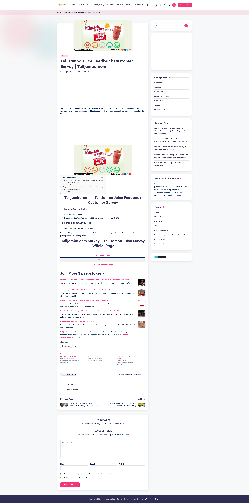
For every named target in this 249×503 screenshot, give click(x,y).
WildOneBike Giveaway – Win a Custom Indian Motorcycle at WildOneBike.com (92, 311)
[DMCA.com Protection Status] (160, 257)
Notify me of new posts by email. (75, 478)
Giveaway (158, 92)
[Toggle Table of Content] (101, 178)
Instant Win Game (161, 96)
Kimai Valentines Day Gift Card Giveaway (77, 321)
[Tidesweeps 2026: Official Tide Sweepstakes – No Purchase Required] (141, 292)
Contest (157, 87)
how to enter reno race (69, 374)
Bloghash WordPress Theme (148, 499)
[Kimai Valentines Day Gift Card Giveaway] (141, 324)
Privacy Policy (160, 239)
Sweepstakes (159, 110)
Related (68, 191)
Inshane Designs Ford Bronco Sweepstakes (171, 235)
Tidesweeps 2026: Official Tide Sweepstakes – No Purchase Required (88, 290)
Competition (159, 82)
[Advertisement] (103, 91)
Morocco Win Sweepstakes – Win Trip (100, 357)
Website (122, 464)
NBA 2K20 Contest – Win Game (70, 357)
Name (63, 464)
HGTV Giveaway (161, 230)
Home (59, 12)
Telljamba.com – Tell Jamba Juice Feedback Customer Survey (83, 181)
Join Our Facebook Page (103, 265)
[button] (185, 5)
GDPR (156, 226)
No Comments (90, 72)
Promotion (158, 101)
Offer (70, 384)
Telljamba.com (66, 332)
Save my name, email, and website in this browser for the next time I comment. (91, 474)
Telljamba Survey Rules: (75, 183)
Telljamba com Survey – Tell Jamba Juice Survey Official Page (83, 187)
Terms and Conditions (163, 244)
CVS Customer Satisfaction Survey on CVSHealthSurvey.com (85, 300)
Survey (64, 56)
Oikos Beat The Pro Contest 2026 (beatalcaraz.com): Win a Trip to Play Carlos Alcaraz (95, 280)
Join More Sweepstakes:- (71, 189)
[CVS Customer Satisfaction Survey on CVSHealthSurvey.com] (141, 303)
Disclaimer (158, 221)
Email (93, 464)
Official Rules (103, 260)
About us (157, 212)
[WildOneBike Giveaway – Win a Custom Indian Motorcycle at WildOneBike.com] (141, 313)
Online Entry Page (103, 255)
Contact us (158, 217)
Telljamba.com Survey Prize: (77, 185)
